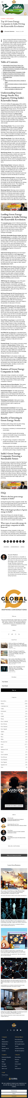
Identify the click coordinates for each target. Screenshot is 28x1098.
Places (2, 736)
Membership (5, 1044)
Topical (16, 1046)
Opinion (2, 731)
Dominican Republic (6, 1057)
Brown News (3, 701)
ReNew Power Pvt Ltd (18, 266)
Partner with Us (5, 1048)
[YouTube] (20, 1030)
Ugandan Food (4, 764)
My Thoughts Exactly (19, 1044)
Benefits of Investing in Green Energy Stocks (14, 73)
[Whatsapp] (17, 541)
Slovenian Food (4, 741)
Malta (3, 1061)
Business (3, 18)
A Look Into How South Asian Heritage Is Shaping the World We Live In (15, 820)
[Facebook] (5, 541)
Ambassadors (5, 1041)
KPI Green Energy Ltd (18, 293)
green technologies (5, 276)
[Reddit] (20, 541)
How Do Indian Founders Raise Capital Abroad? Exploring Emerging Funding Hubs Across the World (13, 951)
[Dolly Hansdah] (3, 820)
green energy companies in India (12, 185)
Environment (10, 18)
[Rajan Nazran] (3, 838)
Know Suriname (4, 726)
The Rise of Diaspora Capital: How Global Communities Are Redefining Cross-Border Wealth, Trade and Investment (17, 653)
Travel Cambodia (4, 754)
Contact (4, 1050)
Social (2, 744)
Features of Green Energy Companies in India (14, 72)
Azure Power (11, 320)
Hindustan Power (21, 357)
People (2, 734)
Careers (4, 1046)
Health (2, 716)
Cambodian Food (4, 706)
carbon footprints (10, 135)
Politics (2, 739)
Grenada (4, 1059)
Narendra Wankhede (9, 31)
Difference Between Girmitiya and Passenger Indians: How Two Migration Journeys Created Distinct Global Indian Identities (18, 645)
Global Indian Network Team (13, 824)
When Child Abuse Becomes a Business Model (17, 825)
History (2, 719)
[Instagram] (16, 634)
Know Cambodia (4, 721)
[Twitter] (8, 541)
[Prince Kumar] (3, 832)
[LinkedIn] (19, 634)
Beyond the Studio (19, 1041)
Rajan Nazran (9, 836)
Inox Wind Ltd (12, 332)
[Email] (23, 541)
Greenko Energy (12, 345)
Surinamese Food (4, 749)
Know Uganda (4, 729)
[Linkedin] (14, 541)
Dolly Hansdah (10, 818)
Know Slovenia (4, 724)
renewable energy (7, 223)
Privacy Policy (5, 1075)
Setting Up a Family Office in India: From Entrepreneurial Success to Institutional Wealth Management (14, 1012)
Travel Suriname (4, 759)
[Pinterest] (11, 541)
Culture (2, 708)
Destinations (18, 1068)
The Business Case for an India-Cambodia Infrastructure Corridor (16, 832)
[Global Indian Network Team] (3, 826)
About (3, 1039)
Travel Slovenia (4, 757)
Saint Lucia (4, 1068)
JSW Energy (13, 281)
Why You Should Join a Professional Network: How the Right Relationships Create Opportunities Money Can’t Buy (13, 982)
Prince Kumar (10, 830)
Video (2, 767)
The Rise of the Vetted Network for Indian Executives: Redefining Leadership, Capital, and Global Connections (17, 668)
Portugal (4, 1064)
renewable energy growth (7, 365)
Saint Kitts (4, 1066)
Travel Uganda (4, 762)
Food (2, 713)
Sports (2, 747)
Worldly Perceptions (19, 1050)
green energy (16, 104)
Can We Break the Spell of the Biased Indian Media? (16, 838)
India (22, 546)
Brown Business (18, 1039)
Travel (2, 752)
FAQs (4, 79)
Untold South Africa (19, 1048)
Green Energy (15, 546)
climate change (18, 113)
